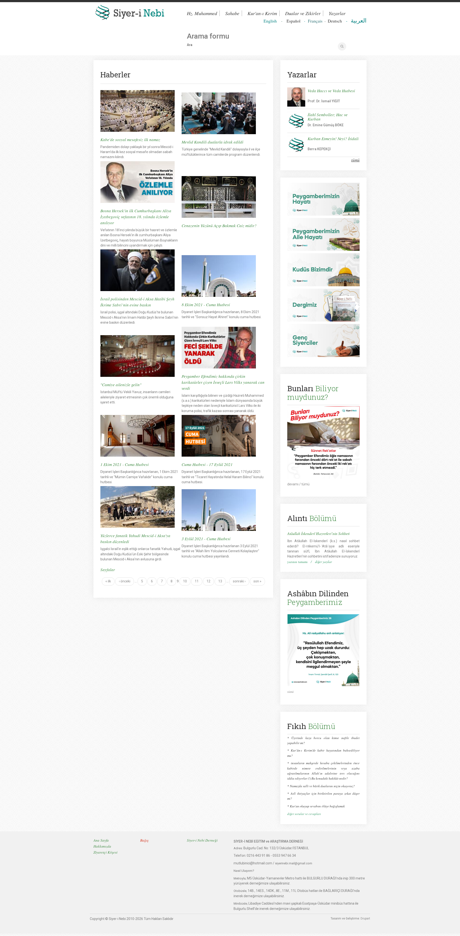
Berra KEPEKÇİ (319, 149)
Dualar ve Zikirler (303, 13)
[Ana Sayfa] (136, 13)
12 (208, 581)
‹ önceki (124, 581)
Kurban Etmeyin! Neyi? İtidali (333, 138)
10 (185, 581)
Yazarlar (337, 13)
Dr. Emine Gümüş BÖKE (326, 125)
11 (197, 581)
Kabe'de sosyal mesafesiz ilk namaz (130, 139)
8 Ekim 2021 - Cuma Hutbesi (206, 304)
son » (257, 581)
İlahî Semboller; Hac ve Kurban (328, 117)
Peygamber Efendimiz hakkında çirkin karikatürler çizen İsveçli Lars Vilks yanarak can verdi (223, 382)
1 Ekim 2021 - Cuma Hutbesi (124, 464)
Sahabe (232, 13)
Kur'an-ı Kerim (262, 13)
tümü (355, 160)
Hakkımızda (102, 846)
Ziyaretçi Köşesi (105, 852)
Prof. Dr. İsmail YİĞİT (324, 101)
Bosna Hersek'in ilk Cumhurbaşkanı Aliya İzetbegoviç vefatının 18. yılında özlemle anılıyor (135, 216)
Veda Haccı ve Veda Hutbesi (331, 90)
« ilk (108, 581)
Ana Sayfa (101, 840)
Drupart (365, 918)
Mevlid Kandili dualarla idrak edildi (212, 142)
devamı (293, 484)
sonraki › (239, 581)
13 (220, 581)
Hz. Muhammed (202, 13)
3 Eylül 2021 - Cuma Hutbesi (206, 538)
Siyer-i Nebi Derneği (202, 840)
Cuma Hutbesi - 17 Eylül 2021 (207, 464)
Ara (189, 45)
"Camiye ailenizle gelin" (120, 384)
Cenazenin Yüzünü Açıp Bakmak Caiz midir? (219, 225)
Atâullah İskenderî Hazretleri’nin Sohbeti (318, 533)
